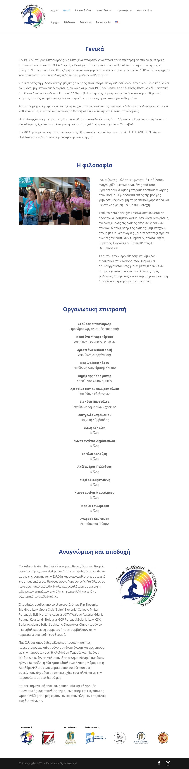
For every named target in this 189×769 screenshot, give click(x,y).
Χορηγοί (55, 22)
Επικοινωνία (103, 22)
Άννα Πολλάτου (83, 10)
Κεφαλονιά (143, 10)
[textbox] (94, 99)
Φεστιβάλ (102, 10)
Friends (84, 22)
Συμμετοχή (122, 10)
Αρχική (54, 10)
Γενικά (66, 10)
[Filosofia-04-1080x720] (54, 224)
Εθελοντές (69, 22)
